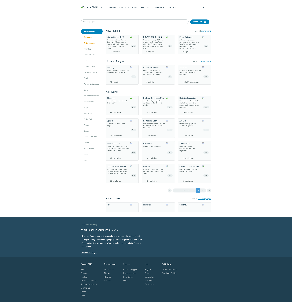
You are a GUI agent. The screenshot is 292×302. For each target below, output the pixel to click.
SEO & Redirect (90, 137)
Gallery (86, 90)
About (83, 292)
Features (112, 7)
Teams (147, 273)
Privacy (87, 125)
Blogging (88, 37)
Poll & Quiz (88, 119)
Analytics (87, 49)
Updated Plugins (115, 61)
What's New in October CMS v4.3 (100, 229)
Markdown (149, 281)
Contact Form (89, 55)
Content (87, 61)
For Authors (149, 284)
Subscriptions (89, 149)
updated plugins (204, 61)
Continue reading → (89, 253)
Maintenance (89, 102)
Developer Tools (90, 72)
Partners (172, 7)
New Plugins (113, 30)
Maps (86, 107)
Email (86, 78)
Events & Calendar (91, 84)
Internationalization (91, 96)
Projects (148, 270)
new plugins (206, 31)
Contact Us (85, 288)
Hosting (84, 277)
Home (83, 270)
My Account (108, 270)
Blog (83, 295)
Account (206, 7)
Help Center (128, 277)
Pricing (135, 7)
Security (87, 131)
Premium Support (130, 270)
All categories (89, 31)
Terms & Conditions (89, 284)
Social (86, 143)
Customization (89, 66)
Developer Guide (169, 273)
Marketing (88, 113)
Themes (107, 277)
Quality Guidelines (169, 270)
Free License (124, 7)
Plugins (107, 273)
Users (86, 160)
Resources (145, 7)
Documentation (129, 273)
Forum (125, 281)
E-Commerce (89, 43)
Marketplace (159, 7)
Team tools (88, 154)
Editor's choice (114, 198)
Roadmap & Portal (88, 281)
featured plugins (204, 199)
